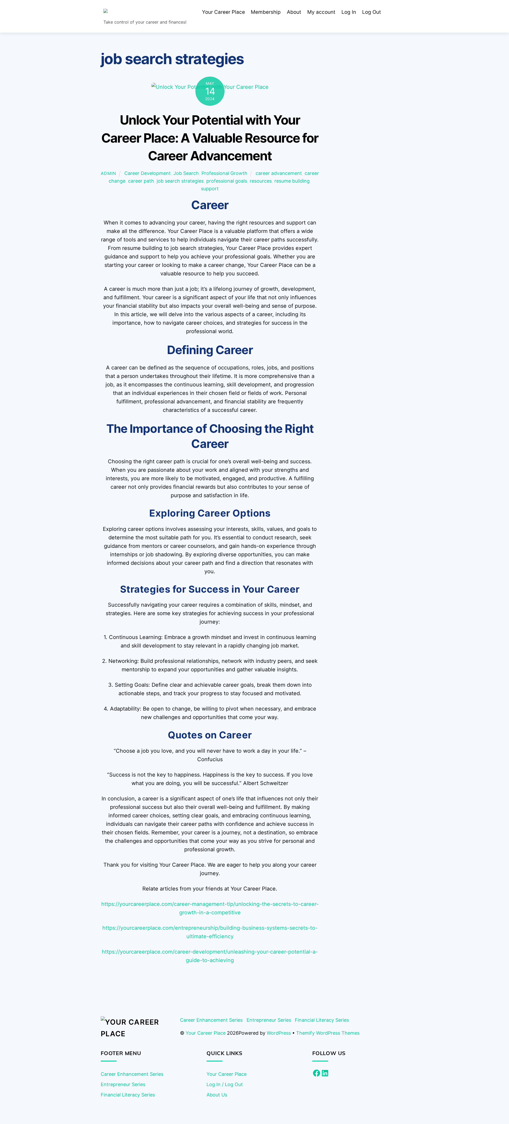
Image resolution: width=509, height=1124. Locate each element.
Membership (266, 12)
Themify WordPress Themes (327, 1033)
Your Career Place (223, 12)
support (210, 188)
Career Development (147, 173)
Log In (348, 12)
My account (321, 12)
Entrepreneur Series (269, 1020)
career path (141, 181)
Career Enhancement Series (211, 1020)
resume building (292, 181)
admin (108, 173)
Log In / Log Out (225, 1084)
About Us (217, 1094)
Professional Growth (224, 173)
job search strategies (180, 181)
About (294, 12)
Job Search (186, 173)
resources (261, 181)
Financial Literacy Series (322, 1020)
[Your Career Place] (143, 12)
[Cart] (392, 12)
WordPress (279, 1033)
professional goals (226, 181)
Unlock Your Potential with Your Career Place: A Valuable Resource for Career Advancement (209, 137)
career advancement (279, 173)
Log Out (371, 12)
